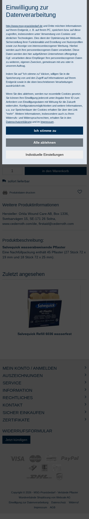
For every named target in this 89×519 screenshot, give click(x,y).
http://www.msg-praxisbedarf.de (24, 25)
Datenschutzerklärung (19, 121)
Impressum (47, 121)
